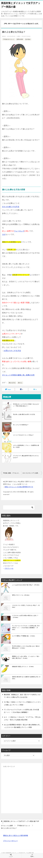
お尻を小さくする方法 (12, 350)
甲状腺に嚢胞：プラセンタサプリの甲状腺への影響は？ (12, 473)
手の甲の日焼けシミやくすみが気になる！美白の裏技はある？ (26, 647)
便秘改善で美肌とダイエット (23, 666)
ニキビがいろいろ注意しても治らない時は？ (26, 606)
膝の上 (20, 382)
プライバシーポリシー (10, 841)
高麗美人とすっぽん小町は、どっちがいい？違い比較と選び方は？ (26, 657)
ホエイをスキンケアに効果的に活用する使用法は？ (32, 473)
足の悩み (27, 39)
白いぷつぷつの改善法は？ (21, 424)
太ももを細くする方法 (10, 207)
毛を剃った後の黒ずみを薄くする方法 (24, 414)
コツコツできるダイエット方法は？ (23, 435)
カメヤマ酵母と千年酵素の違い (24, 636)
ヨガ (4, 234)
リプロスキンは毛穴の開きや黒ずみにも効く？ (25, 616)
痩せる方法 (12, 382)
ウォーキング (19, 231)
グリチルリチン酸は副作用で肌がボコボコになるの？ (26, 456)
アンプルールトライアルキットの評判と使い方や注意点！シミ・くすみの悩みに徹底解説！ (26, 627)
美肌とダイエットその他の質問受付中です (19, 487)
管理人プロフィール (21, 595)
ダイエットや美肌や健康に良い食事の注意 (18, 375)
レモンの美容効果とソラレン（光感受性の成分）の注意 (26, 446)
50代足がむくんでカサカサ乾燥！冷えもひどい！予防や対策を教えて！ (26, 405)
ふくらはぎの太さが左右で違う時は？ (26, 585)
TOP (21, 821)
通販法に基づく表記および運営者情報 (15, 835)
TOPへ (32, 856)
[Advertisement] (21, 789)
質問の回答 (20, 39)
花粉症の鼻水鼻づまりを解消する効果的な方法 (26, 677)
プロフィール (9, 568)
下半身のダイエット (8, 39)
